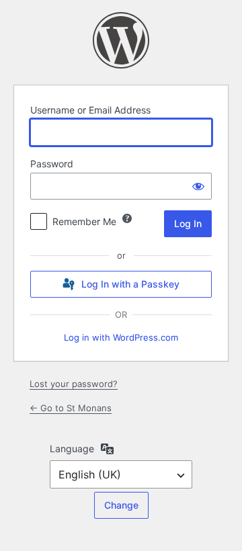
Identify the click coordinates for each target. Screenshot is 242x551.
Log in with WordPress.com (121, 337)
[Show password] (198, 186)
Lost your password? (74, 383)
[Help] (127, 218)
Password (51, 163)
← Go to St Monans (71, 407)
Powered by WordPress (121, 40)
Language (72, 448)
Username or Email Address (90, 110)
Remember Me (84, 221)
